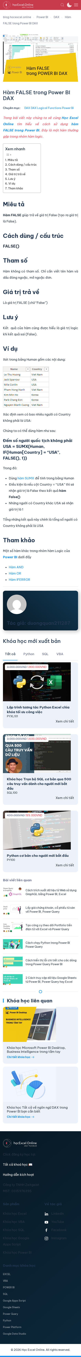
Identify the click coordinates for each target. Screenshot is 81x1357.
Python (7, 1320)
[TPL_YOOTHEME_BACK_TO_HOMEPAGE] (31, 5)
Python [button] (28, 654)
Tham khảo (15, 188)
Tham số (14, 169)
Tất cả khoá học (17, 1164)
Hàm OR (15, 573)
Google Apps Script (14, 1300)
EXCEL (7, 1274)
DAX (27, 108)
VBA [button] (59, 654)
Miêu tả (13, 160)
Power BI (68, 108)
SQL (5, 1294)
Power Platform (12, 1327)
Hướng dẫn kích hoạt (18, 1175)
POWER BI (9, 1287)
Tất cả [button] (10, 654)
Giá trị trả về (17, 174)
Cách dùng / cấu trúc (22, 164)
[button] (62, 5)
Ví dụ (11, 183)
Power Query (10, 1313)
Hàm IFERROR (19, 580)
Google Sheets (11, 1307)
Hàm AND (16, 567)
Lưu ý (11, 179)
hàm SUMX (25, 478)
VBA (5, 1280)
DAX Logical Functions (46, 108)
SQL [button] (45, 654)
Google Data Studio (14, 1333)
